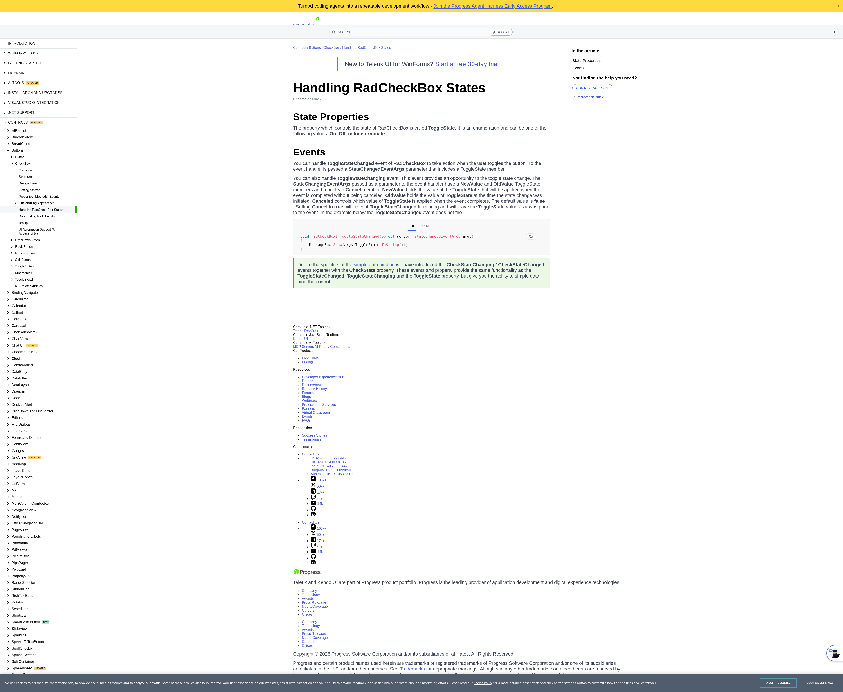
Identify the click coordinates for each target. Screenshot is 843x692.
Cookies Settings (819, 683)
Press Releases (314, 602)
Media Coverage (315, 606)
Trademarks (412, 669)
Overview (25, 170)
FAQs (306, 420)
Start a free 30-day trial (467, 64)
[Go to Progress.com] (307, 574)
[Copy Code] (542, 236)
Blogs (306, 397)
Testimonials (311, 439)
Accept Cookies (778, 683)
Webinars (309, 401)
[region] (421, 683)
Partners (308, 408)
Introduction (21, 43)
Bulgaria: (331, 470)
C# (412, 226)
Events (309, 152)
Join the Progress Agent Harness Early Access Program (492, 6)
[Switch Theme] (835, 32)
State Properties (331, 116)
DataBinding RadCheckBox (38, 216)
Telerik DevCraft (305, 331)
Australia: (332, 474)
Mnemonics (23, 273)
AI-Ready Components (332, 347)
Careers (308, 610)
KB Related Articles (29, 286)
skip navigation (303, 24)
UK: (328, 462)
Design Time (28, 183)
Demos (307, 381)
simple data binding (374, 264)
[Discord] (313, 515)
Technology (311, 594)
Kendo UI (300, 339)
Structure (25, 177)
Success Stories (314, 435)
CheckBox (331, 47)
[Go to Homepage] (317, 24)
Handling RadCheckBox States (41, 209)
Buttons (315, 47)
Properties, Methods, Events (39, 196)
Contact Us (310, 454)
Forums (308, 393)
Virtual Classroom (316, 412)
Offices (307, 614)
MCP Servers (303, 347)
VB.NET (426, 226)
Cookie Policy (483, 683)
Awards (308, 598)
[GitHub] (313, 510)
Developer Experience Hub (323, 377)
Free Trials (310, 358)
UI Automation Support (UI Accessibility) (37, 231)
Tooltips (24, 223)
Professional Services (319, 405)
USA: (328, 458)
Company (309, 591)
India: (329, 466)
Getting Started (29, 190)
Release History (314, 389)
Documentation (314, 385)
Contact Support (592, 88)
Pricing (307, 362)
